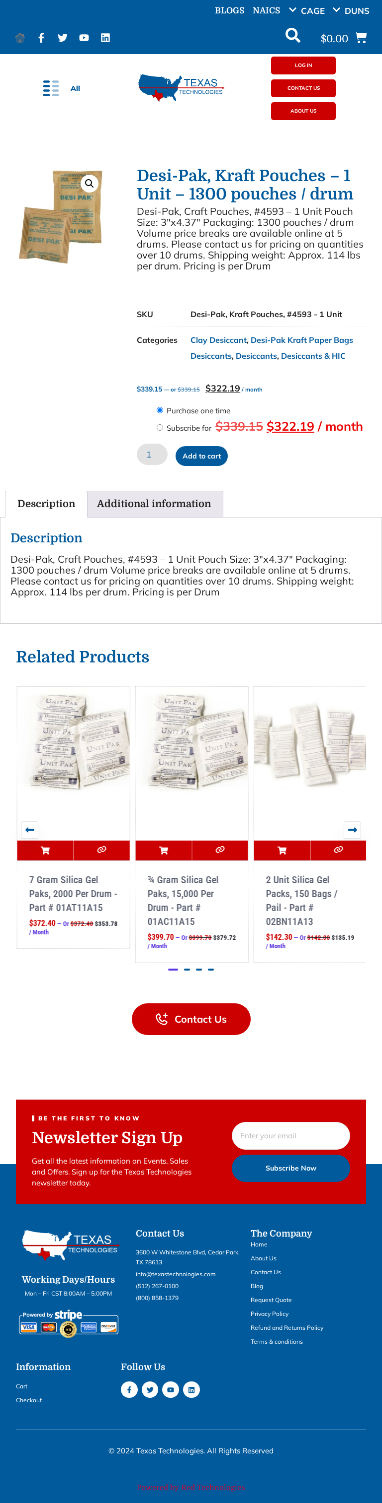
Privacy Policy (269, 1313)
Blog (257, 1286)
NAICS (266, 10)
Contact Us (266, 1272)
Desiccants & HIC (313, 356)
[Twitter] (63, 38)
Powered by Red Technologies (191, 1487)
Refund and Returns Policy (287, 1327)
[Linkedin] (105, 38)
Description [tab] (46, 504)
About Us (264, 1258)
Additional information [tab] (154, 504)
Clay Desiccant (219, 340)
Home (259, 1244)
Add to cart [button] (44, 850)
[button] (310, 10)
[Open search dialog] (293, 38)
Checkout (29, 1400)
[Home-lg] (20, 38)
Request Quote (271, 1300)
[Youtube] (84, 38)
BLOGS (229, 10)
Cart (21, 1386)
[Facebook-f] (41, 38)
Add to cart (202, 456)
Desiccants (256, 356)
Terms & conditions (277, 1341)
